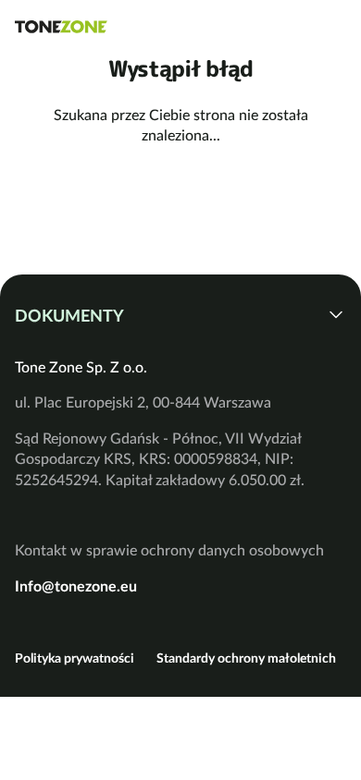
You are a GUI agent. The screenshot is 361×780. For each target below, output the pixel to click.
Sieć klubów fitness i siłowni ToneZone (61, 26)
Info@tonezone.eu (76, 586)
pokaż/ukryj (336, 314)
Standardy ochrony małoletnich (246, 658)
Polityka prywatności (74, 658)
